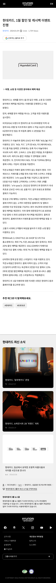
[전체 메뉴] (4, 3)
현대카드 (6, 31)
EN (51, 3)
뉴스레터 (32, 545)
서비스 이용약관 (10, 541)
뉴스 (20, 485)
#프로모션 (21, 305)
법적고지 (32, 541)
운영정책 (7, 545)
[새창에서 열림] (24, 571)
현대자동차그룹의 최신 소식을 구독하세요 (21, 489)
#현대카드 (9, 305)
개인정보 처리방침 (36, 536)
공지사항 (7, 536)
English (11, 549)
